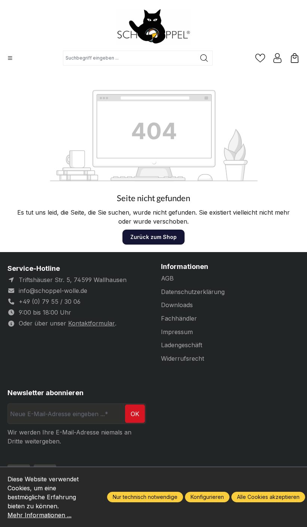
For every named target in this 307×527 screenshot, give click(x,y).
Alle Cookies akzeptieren (268, 497)
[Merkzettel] (260, 58)
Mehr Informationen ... (39, 515)
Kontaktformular (91, 323)
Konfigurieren (207, 497)
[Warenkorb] (295, 58)
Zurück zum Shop (153, 237)
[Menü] (10, 58)
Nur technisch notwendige (145, 497)
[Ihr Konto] (277, 58)
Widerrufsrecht (182, 358)
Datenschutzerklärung (193, 292)
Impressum (177, 332)
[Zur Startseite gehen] (153, 27)
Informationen (184, 266)
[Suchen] (204, 58)
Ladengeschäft (181, 345)
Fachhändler (179, 318)
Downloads (177, 305)
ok (135, 414)
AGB (167, 278)
